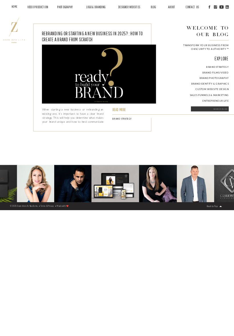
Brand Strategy (122, 119)
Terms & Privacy (47, 206)
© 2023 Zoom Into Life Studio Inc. (24, 206)
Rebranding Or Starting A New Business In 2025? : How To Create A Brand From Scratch (92, 36)
